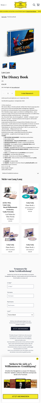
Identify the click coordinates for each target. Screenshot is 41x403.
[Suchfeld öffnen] (34, 5)
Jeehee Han (7, 203)
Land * (9, 311)
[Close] (37, 359)
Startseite (4, 17)
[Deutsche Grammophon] (20, 5)
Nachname (10, 301)
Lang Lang (6, 72)
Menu (3, 5)
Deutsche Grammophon (19, 323)
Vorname (10, 292)
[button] (20, 173)
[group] (5, 65)
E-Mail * (9, 283)
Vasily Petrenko (8, 212)
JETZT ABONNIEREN (20, 329)
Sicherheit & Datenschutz (21, 343)
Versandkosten (15, 87)
